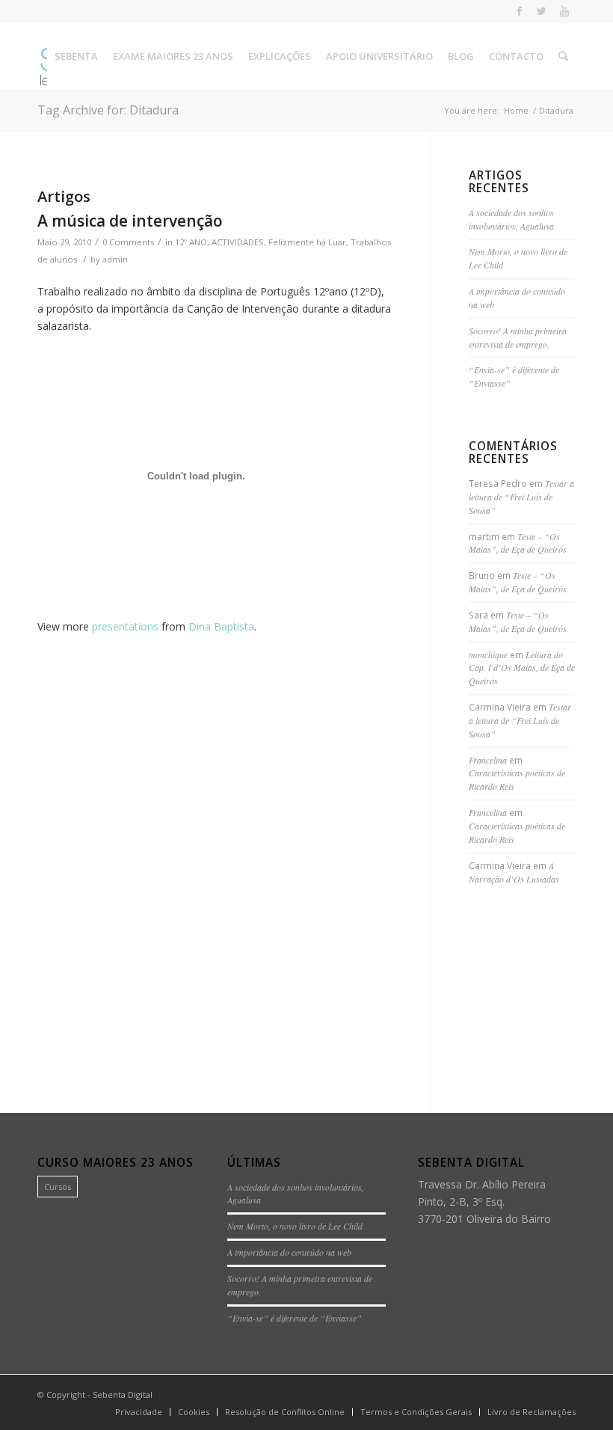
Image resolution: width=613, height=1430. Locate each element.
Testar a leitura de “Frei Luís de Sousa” (521, 496)
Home (516, 110)
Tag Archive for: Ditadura (108, 110)
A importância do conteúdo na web (289, 1252)
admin (115, 259)
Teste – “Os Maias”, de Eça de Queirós (518, 543)
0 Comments (128, 242)
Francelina (488, 760)
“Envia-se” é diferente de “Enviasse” (294, 1318)
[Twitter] (541, 11)
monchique (488, 654)
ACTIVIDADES (238, 242)
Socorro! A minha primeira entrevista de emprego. (518, 337)
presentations (125, 626)
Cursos (57, 1186)
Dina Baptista (221, 626)
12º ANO (191, 242)
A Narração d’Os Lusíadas (514, 872)
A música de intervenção (130, 220)
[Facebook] (519, 11)
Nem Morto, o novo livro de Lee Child (295, 1226)
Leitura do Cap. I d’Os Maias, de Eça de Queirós (522, 667)
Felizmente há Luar (307, 242)
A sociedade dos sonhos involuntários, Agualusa (511, 219)
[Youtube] (564, 11)
